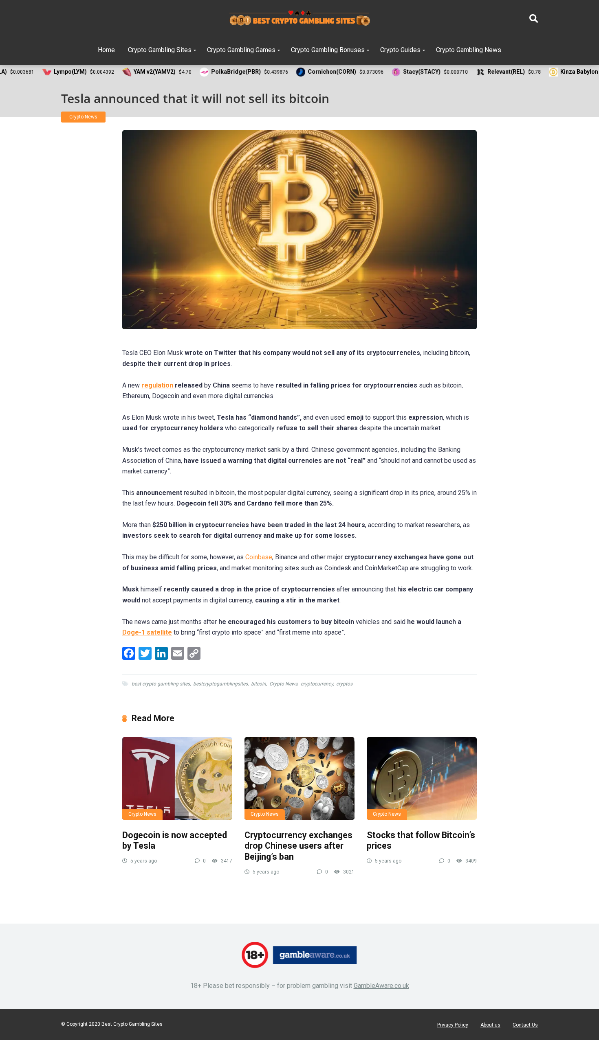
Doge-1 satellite (147, 632)
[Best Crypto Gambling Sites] (300, 18)
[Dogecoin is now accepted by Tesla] (177, 778)
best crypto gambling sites (161, 684)
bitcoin (258, 684)
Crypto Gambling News (468, 50)
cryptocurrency (317, 684)
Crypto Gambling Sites (160, 50)
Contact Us (525, 1025)
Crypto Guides (400, 50)
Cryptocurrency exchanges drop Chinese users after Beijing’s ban (298, 846)
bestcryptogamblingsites (220, 684)
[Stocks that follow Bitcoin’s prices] (422, 778)
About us (490, 1025)
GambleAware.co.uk (381, 986)
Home (106, 50)
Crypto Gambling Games (241, 50)
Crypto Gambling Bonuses (328, 50)
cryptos (344, 684)
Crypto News (83, 117)
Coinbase (258, 557)
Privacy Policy (452, 1025)
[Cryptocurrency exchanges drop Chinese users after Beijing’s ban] (299, 778)
